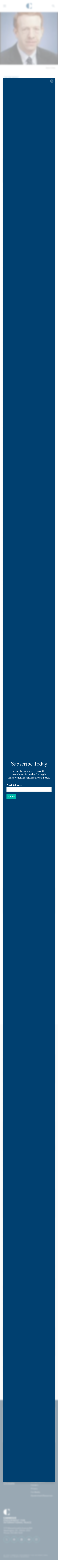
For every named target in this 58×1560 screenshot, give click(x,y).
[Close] (52, 81)
